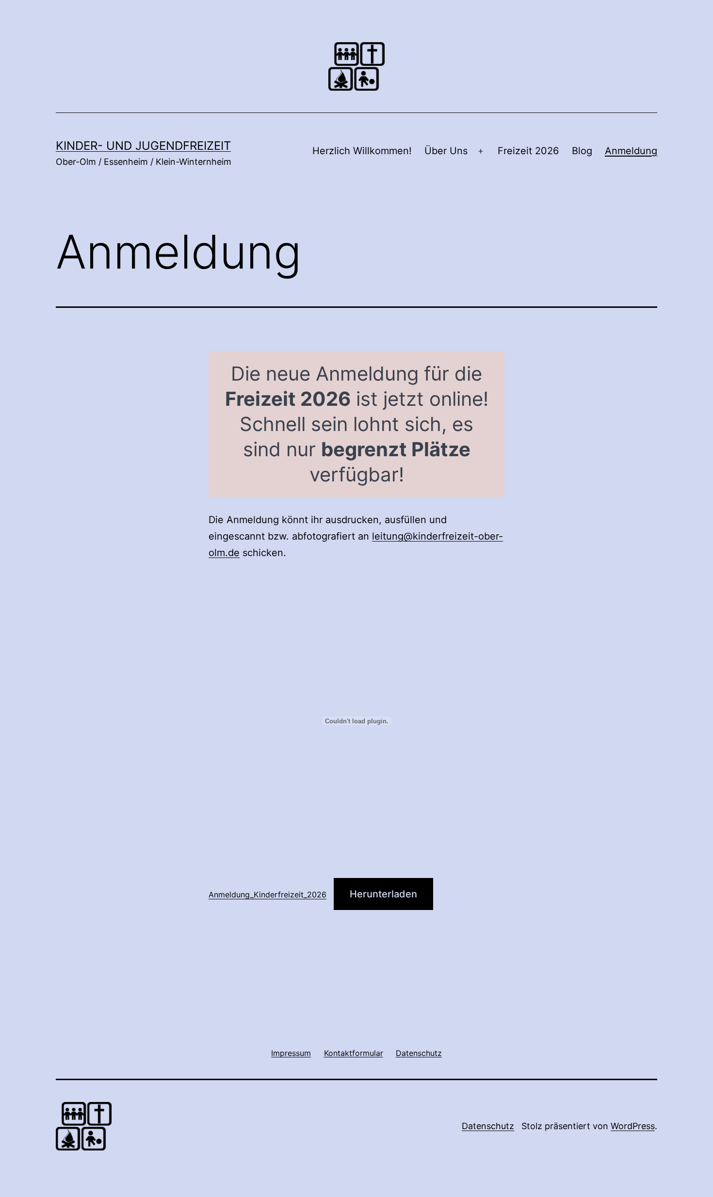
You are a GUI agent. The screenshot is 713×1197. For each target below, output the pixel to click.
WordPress (633, 1126)
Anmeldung (631, 151)
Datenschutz (488, 1126)
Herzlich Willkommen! (362, 151)
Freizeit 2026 (528, 151)
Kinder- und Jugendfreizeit (143, 146)
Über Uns (446, 151)
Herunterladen (383, 894)
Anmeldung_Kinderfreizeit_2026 (267, 894)
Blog (582, 151)
